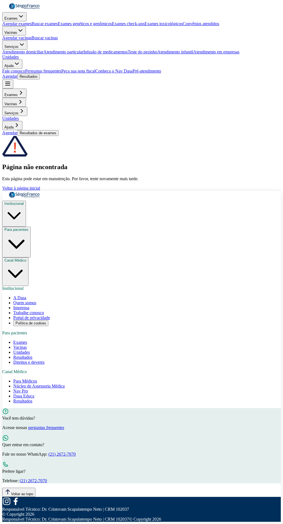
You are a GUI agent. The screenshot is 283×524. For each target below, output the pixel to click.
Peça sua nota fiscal (78, 71)
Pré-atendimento (147, 71)
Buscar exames (45, 23)
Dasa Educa (23, 396)
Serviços (11, 47)
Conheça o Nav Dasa (114, 71)
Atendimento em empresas (216, 52)
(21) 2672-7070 (62, 454)
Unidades (10, 57)
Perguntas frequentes (43, 71)
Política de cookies (30, 323)
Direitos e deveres (28, 362)
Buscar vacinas (45, 37)
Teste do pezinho (142, 52)
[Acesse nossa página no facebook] (15, 504)
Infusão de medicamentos (105, 52)
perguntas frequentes (46, 427)
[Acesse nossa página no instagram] (6, 504)
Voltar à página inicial (21, 188)
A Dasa (19, 297)
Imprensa (21, 307)
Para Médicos (25, 381)
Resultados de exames (38, 133)
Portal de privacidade (31, 317)
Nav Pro (20, 391)
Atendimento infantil (175, 52)
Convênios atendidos (201, 23)
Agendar (9, 76)
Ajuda (9, 66)
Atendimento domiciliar (22, 52)
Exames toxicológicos (164, 23)
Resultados (29, 76)
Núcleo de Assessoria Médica (39, 386)
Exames (11, 18)
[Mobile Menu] (7, 84)
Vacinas (10, 32)
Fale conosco (13, 71)
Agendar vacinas (17, 37)
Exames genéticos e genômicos (85, 23)
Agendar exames (17, 23)
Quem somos (24, 302)
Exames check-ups (128, 23)
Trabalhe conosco (28, 312)
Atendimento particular (63, 52)
